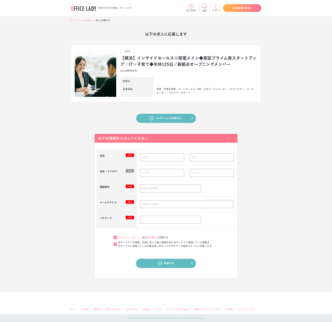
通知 (204, 11)
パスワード (116, 218)
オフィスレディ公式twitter (178, 309)
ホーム (73, 309)
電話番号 (116, 186)
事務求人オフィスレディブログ (207, 309)
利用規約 (151, 237)
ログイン (216, 10)
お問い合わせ (131, 309)
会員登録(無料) (242, 8)
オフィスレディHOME (81, 20)
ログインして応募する (169, 118)
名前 (116, 155)
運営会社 (97, 309)
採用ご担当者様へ (113, 309)
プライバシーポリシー (130, 237)
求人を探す (191, 10)
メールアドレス (116, 202)
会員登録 (146, 309)
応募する (169, 263)
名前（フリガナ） (116, 171)
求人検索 (84, 309)
